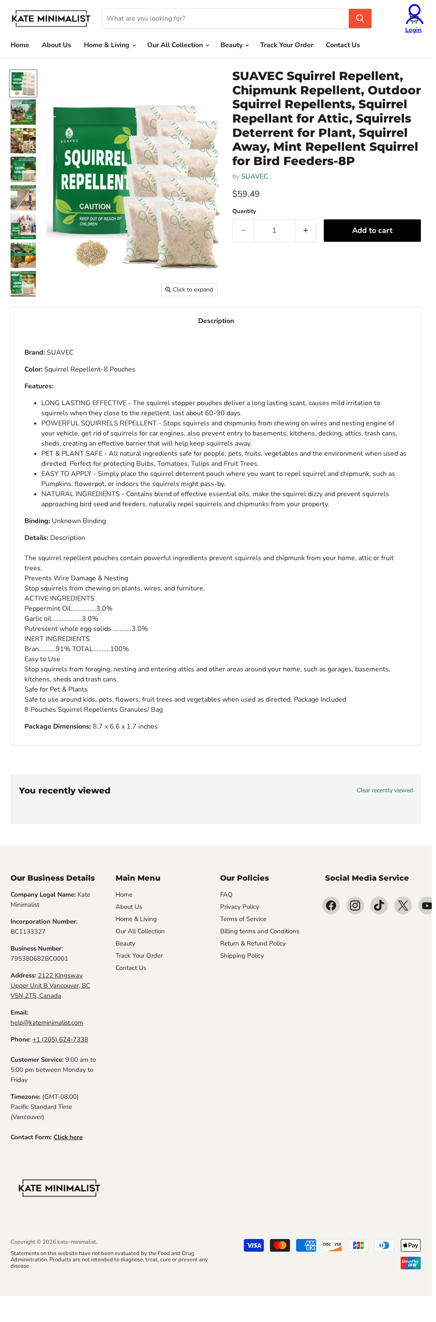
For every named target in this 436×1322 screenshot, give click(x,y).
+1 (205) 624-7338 (60, 1039)
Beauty (232, 45)
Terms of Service (243, 919)
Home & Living (107, 45)
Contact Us (343, 45)
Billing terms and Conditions (259, 931)
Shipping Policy (242, 955)
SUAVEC (254, 176)
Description (216, 321)
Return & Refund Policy (253, 943)
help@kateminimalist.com (47, 1022)
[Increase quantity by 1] (306, 230)
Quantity (244, 211)
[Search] (360, 18)
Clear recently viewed (385, 790)
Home (20, 45)
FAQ (226, 894)
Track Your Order (286, 45)
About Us (56, 45)
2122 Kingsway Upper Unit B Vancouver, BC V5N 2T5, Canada (50, 985)
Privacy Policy (239, 907)
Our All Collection (176, 45)
